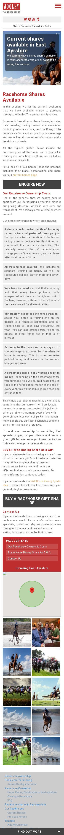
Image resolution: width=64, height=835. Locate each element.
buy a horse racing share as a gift (29, 552)
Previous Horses (17, 816)
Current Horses (16, 812)
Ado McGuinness (17, 824)
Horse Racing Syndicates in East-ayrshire (32, 792)
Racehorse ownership (18, 776)
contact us (14, 558)
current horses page (25, 175)
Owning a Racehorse (19, 796)
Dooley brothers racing (18, 780)
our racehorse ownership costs (27, 546)
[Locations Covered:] (4, 5)
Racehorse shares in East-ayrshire (25, 804)
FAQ (9, 800)
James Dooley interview (21, 784)
